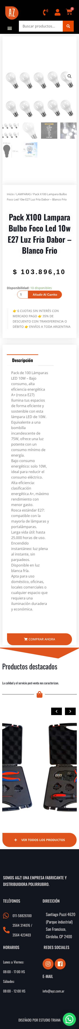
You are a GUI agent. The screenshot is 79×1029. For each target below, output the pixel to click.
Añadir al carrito (45, 294)
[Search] (68, 26)
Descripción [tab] (22, 360)
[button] (9, 28)
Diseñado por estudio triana (39, 1020)
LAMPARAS (23, 194)
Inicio (10, 194)
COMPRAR (18, 738)
